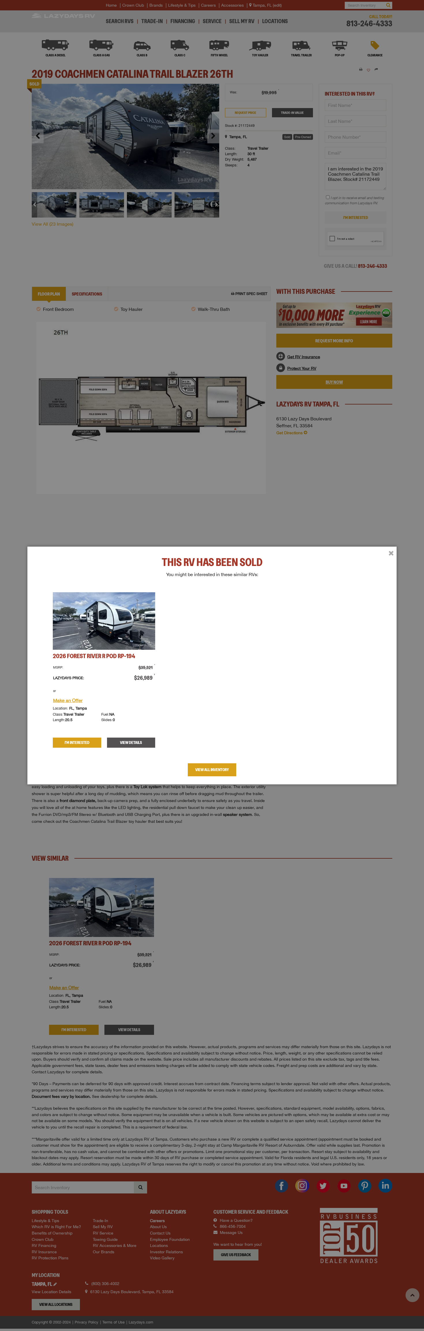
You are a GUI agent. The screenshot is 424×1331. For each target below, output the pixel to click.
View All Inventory (212, 769)
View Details (131, 742)
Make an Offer (67, 700)
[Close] (391, 553)
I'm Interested (77, 742)
